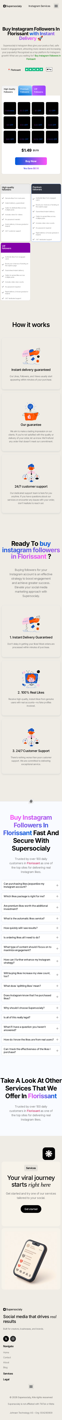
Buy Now (31, 161)
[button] (56, 6)
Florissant (16, 70)
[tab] (10, 90)
